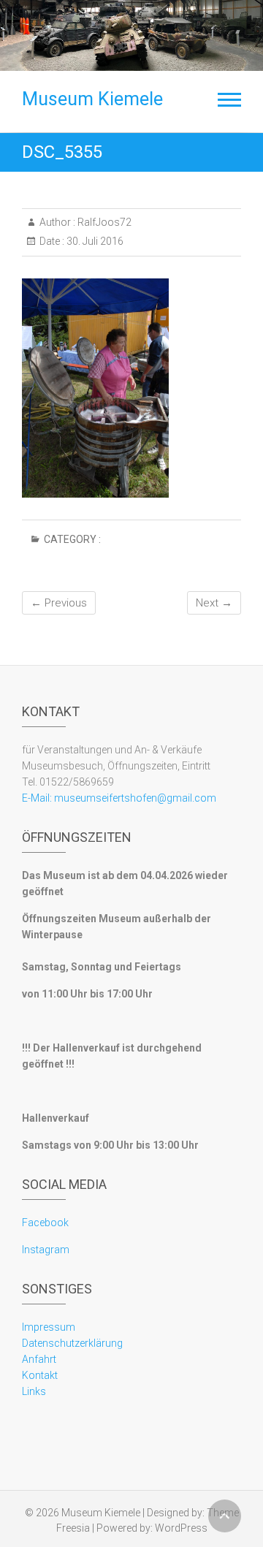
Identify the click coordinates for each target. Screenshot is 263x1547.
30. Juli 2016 (93, 241)
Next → (214, 602)
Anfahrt (39, 1359)
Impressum (48, 1327)
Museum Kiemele (92, 99)
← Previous (59, 602)
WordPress (181, 1528)
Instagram (45, 1249)
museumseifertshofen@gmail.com (134, 798)
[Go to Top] (224, 1516)
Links (34, 1391)
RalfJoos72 (103, 222)
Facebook (45, 1222)
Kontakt (40, 1375)
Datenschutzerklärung (72, 1343)
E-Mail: (37, 798)
